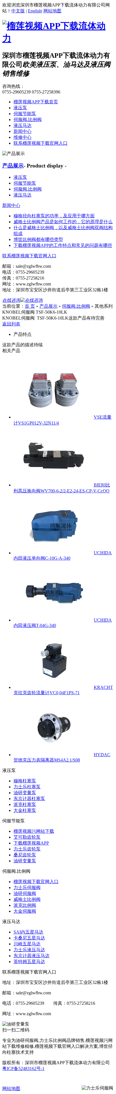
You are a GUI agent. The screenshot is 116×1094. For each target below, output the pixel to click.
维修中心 (23, 137)
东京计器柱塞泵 (29, 798)
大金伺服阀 (25, 911)
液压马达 (23, 125)
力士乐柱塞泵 (27, 786)
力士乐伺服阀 (27, 887)
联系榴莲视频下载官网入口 (41, 143)
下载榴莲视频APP (31, 843)
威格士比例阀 (27, 899)
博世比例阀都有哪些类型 (38, 239)
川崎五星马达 (27, 943)
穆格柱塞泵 (25, 780)
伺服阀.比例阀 (28, 119)
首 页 (30, 306)
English (34, 10)
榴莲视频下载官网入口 (36, 881)
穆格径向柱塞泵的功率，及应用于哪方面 (54, 215)
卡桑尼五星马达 (29, 938)
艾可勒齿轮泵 (27, 837)
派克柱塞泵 (25, 804)
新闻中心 (23, 131)
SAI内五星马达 (28, 932)
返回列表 (11, 323)
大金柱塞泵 (25, 810)
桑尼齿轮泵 (25, 854)
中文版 (18, 10)
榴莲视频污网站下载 (34, 831)
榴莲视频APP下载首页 (36, 101)
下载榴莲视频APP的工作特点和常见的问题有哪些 (63, 245)
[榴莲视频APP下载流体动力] (58, 38)
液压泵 (20, 107)
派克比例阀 (25, 905)
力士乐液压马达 (29, 949)
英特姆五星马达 (29, 961)
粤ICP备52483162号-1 (23, 1068)
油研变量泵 (25, 792)
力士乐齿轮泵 (27, 849)
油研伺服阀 (25, 893)
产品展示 (13, 166)
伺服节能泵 (25, 113)
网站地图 (52, 10)
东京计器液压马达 (32, 955)
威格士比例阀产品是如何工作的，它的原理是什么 (63, 221)
